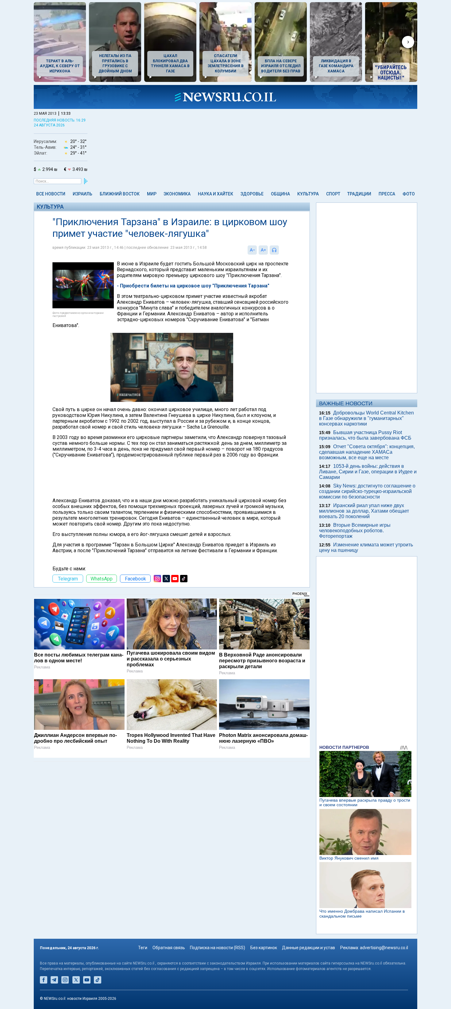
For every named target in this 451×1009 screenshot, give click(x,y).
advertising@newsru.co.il (384, 947)
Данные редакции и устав (308, 947)
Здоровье (252, 193)
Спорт (333, 193)
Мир (151, 193)
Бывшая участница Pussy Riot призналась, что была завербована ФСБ (365, 435)
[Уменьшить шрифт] (252, 250)
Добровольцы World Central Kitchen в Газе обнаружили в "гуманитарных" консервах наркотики (366, 418)
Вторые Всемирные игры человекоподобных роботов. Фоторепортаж (355, 530)
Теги (142, 947)
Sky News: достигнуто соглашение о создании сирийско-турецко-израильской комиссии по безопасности (367, 491)
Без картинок (263, 947)
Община (280, 193)
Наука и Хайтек (215, 193)
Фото (409, 193)
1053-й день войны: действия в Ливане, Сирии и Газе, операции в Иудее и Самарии (368, 472)
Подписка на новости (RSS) (217, 947)
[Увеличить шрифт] (263, 250)
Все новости (50, 193)
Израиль (82, 193)
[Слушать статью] (280, 250)
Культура (308, 193)
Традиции (359, 193)
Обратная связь (168, 947)
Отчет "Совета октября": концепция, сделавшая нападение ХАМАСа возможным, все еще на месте (367, 452)
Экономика (177, 193)
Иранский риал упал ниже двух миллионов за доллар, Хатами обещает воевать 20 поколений (364, 511)
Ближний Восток (120, 193)
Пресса (387, 193)
